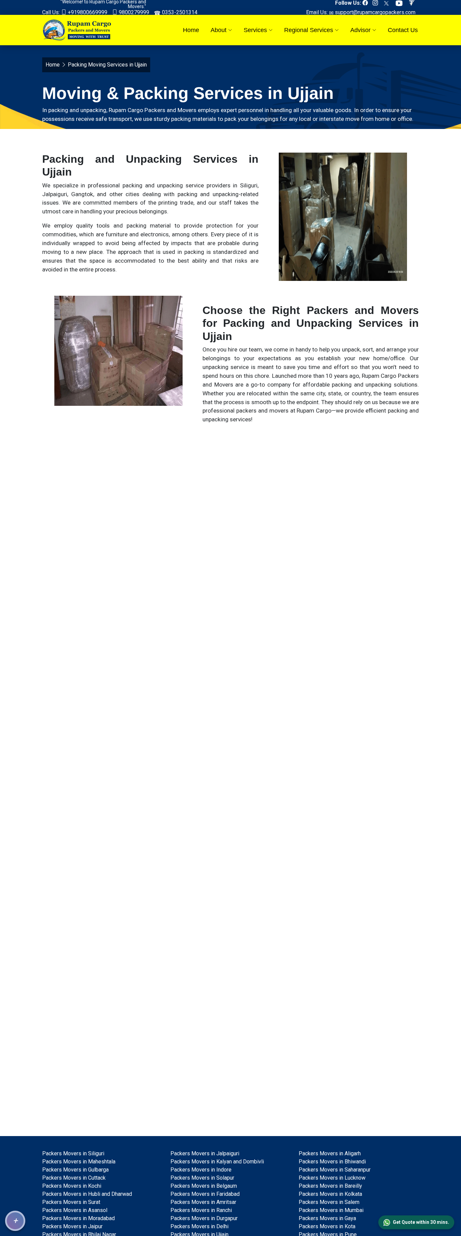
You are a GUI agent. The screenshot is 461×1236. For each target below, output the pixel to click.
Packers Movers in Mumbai (331, 1210)
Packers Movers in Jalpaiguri (204, 1153)
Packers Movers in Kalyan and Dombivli (217, 1161)
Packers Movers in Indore (201, 1169)
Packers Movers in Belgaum (203, 1186)
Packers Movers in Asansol (74, 1210)
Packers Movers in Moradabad (78, 1218)
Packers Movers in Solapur (202, 1178)
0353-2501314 (179, 12)
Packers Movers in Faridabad (205, 1194)
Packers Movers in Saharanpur (335, 1169)
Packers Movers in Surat (71, 1202)
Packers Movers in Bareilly (330, 1186)
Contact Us (403, 30)
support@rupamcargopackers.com (374, 12)
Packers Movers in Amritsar (203, 1202)
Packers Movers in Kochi (71, 1186)
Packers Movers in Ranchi (201, 1210)
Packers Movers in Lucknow (332, 1178)
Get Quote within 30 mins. (421, 1222)
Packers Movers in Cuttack (74, 1178)
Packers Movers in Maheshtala (78, 1161)
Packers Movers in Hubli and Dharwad (87, 1194)
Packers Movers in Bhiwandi (332, 1161)
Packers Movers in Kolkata (330, 1194)
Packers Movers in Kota (327, 1226)
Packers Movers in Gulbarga (75, 1169)
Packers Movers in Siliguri (73, 1153)
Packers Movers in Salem (329, 1202)
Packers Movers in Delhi (199, 1226)
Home (191, 30)
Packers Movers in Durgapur (204, 1218)
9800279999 (133, 12)
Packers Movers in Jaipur (72, 1226)
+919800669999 (86, 12)
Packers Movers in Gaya (327, 1218)
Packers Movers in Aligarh (330, 1153)
